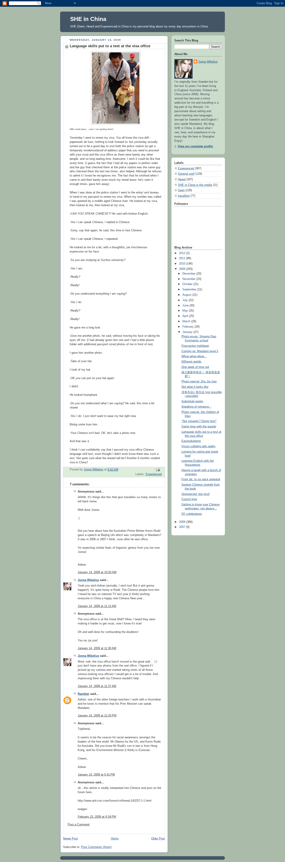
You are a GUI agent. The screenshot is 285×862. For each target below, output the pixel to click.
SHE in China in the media (195, 185)
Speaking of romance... (196, 406)
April (185, 316)
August (187, 294)
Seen (181, 190)
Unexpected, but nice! (195, 494)
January (187, 332)
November (189, 279)
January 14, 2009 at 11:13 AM (97, 606)
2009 (182, 269)
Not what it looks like (194, 386)
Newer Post (70, 838)
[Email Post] (158, 469)
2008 (182, 521)
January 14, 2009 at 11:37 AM (97, 686)
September (189, 289)
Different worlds (191, 361)
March (186, 321)
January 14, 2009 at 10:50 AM (97, 572)
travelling (183, 195)
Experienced (154, 474)
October (187, 284)
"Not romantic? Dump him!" (199, 421)
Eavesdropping (191, 441)
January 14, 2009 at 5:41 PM (96, 774)
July (185, 300)
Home (114, 838)
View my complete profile (195, 146)
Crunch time (189, 499)
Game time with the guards (198, 426)
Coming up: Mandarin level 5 (199, 351)
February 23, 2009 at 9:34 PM (97, 816)
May (185, 310)
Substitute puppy (192, 401)
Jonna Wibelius (88, 580)
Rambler (83, 694)
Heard (181, 179)
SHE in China (88, 19)
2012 (182, 253)
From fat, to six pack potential (200, 479)
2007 (182, 527)
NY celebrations (191, 513)
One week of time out (195, 367)
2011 (182, 258)
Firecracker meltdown (195, 345)
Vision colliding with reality (198, 446)
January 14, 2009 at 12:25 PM (97, 715)
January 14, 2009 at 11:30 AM (97, 648)
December (189, 273)
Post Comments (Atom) (96, 847)
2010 (182, 263)
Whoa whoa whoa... (194, 356)
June (185, 305)
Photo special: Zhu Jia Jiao (199, 381)
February (188, 326)
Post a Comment (79, 824)
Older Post (158, 838)
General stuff (186, 173)
